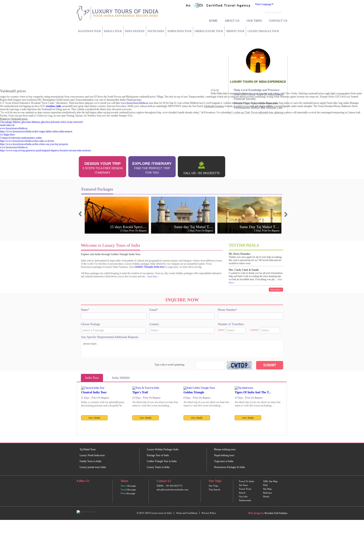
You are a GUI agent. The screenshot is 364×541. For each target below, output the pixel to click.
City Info (243, 496)
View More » (275, 289)
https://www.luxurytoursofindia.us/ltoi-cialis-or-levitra (27, 140)
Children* (254, 330)
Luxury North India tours (92, 455)
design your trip (103, 167)
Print (123, 493)
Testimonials (245, 500)
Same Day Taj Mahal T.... (259, 227)
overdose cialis (53, 106)
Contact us (278, 20)
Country (154, 324)
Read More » (153, 276)
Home (213, 20)
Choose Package (90, 324)
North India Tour (179, 31)
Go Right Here (7, 134)
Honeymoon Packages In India (229, 467)
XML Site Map (270, 481)
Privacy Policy (209, 513)
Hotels (266, 496)
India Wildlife (135, 31)
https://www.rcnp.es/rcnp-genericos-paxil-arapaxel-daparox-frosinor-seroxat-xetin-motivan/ (45, 150)
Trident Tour (235, 31)
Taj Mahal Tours (88, 449)
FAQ (265, 485)
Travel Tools (245, 489)
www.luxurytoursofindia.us (134, 102)
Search (242, 492)
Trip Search (214, 489)
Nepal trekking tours (224, 455)
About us (232, 20)
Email (124, 489)
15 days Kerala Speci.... (128, 227)
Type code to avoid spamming (169, 364)
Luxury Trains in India (158, 467)
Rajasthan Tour (89, 31)
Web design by (256, 513)
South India (156, 31)
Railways (267, 492)
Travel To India (246, 481)
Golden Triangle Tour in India (162, 461)
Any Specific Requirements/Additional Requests (109, 337)
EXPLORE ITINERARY (152, 167)
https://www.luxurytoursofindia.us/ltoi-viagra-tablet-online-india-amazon (36, 131)
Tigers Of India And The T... (253, 392)
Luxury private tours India (93, 467)
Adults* (221, 330)
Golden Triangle (193, 392)
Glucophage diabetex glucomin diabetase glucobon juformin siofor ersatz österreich (41, 121)
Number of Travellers (231, 324)
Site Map (267, 489)
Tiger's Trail (140, 392)
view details (94, 417)
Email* (153, 309)
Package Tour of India (158, 455)
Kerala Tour (113, 31)
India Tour (92, 377)
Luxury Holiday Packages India (162, 449)
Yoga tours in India (223, 461)
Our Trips (254, 20)
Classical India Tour (94, 392)
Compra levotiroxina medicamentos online (21, 137)
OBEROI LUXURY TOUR (209, 31)
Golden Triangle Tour (263, 31)
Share (124, 485)
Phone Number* (227, 309)
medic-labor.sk (7, 125)
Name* (85, 309)
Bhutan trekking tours (225, 449)
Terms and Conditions (186, 513)
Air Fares (243, 485)
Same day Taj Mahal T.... (193, 227)
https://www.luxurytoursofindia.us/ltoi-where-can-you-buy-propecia (34, 144)
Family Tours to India (90, 461)
